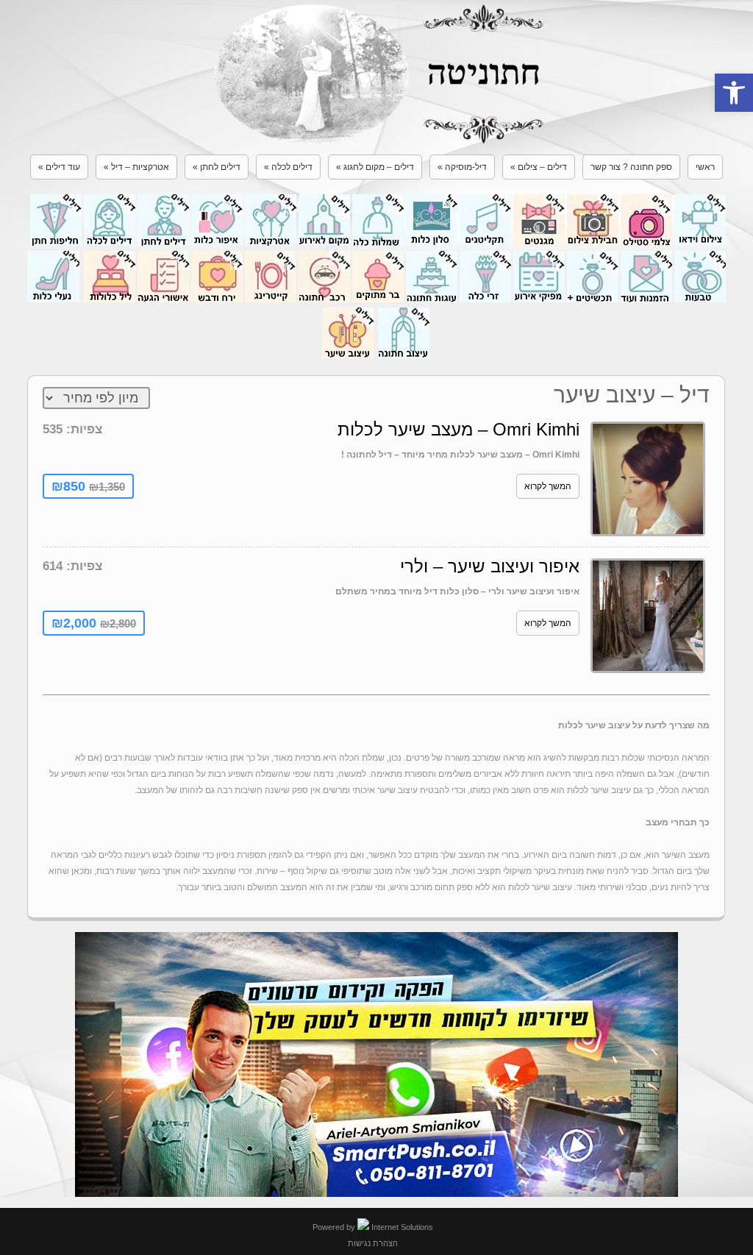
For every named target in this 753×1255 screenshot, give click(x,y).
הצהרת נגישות (373, 1243)
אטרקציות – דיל (136, 167)
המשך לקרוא (547, 486)
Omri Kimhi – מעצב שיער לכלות (458, 429)
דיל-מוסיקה (462, 167)
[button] (734, 93)
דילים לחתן (216, 167)
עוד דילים (59, 167)
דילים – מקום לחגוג (375, 167)
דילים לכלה (288, 167)
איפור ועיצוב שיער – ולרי (489, 566)
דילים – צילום (538, 167)
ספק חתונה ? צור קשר (631, 167)
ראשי (705, 167)
